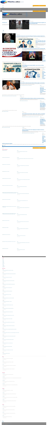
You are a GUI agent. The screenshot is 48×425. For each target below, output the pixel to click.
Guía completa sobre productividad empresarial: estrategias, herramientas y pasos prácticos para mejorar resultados (25, 158)
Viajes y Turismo (4, 17)
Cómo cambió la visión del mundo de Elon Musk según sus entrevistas (22, 214)
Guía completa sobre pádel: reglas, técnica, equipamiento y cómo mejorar (22, 151)
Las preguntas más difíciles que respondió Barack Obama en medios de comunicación (43, 121)
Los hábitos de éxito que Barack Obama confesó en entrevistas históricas (32, 98)
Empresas (3, 262)
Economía (27, 14)
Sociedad (26, 16)
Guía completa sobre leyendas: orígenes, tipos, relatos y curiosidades (33, 113)
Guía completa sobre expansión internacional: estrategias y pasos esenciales (9, 381)
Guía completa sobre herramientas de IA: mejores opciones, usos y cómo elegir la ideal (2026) (10, 397)
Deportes (17, 150)
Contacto (3, 7)
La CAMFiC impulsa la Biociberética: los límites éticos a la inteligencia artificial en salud (23, 207)
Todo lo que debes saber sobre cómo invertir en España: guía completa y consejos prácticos (23, 179)
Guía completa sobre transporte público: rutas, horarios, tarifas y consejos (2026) (9, 406)
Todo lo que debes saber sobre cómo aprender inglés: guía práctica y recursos (22, 200)
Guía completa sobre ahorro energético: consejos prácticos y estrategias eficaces (22, 228)
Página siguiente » (4, 145)
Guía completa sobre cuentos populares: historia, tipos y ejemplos (33, 22)
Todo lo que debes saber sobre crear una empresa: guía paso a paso (40, 41)
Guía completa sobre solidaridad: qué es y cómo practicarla (7, 416)
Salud (18, 206)
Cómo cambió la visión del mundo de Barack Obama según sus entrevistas (32, 82)
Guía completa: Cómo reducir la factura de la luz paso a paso (21, 235)
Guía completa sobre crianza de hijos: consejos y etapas (21, 249)
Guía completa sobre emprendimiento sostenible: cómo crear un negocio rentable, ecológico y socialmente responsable (11, 332)
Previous (3, 32)
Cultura (26, 13)
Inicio (33, 6)
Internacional (27, 15)
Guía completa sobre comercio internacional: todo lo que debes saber (33, 48)
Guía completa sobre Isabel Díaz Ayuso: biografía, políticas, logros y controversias (43, 105)
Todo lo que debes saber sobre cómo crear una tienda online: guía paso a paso (43, 90)
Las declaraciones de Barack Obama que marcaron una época (44, 57)
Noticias (26, 12)
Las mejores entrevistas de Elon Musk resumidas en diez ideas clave (22, 186)
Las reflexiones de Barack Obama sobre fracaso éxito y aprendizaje (7, 346)
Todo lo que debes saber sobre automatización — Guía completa (44, 75)
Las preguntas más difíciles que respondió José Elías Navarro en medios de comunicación (23, 242)
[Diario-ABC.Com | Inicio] (12, 3)
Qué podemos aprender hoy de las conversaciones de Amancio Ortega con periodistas (23, 193)
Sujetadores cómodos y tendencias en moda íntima (6, 353)
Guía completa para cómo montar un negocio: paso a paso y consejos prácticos (22, 172)
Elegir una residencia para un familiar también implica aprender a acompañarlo (8, 339)
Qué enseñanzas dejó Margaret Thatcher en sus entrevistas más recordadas (8, 270)
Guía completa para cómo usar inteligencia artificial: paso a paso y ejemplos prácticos (23, 165)
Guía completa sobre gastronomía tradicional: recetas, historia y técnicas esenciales (23, 221)
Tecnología (43, 68)
